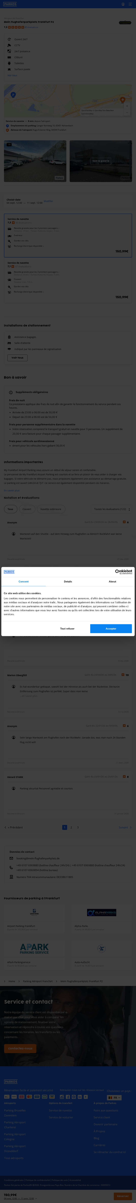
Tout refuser (67, 628)
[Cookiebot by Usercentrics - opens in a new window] (117, 571)
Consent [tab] (24, 581)
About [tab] (112, 581)
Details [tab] (68, 581)
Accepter (111, 628)
